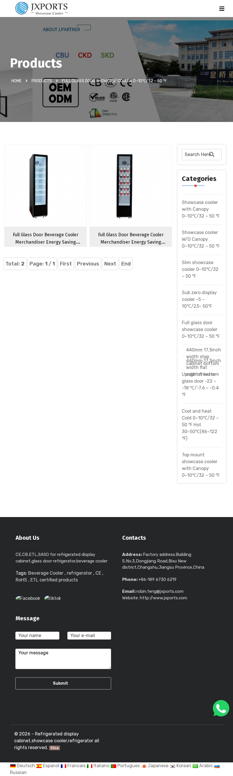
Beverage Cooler (45, 573)
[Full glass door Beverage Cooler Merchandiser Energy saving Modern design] (56, 195)
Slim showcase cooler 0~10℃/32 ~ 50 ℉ (200, 269)
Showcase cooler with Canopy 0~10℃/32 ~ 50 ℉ (201, 209)
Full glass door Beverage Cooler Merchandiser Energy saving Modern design (45, 242)
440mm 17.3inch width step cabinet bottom (203, 356)
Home (16, 80)
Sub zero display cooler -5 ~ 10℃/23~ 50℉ (199, 299)
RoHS (21, 580)
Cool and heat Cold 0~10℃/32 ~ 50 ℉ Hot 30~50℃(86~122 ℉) (200, 424)
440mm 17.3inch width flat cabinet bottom (203, 367)
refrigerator (79, 573)
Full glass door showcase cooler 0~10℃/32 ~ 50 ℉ (114, 80)
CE (98, 573)
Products (42, 80)
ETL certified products (54, 580)
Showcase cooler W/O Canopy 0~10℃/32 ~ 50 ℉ (201, 239)
